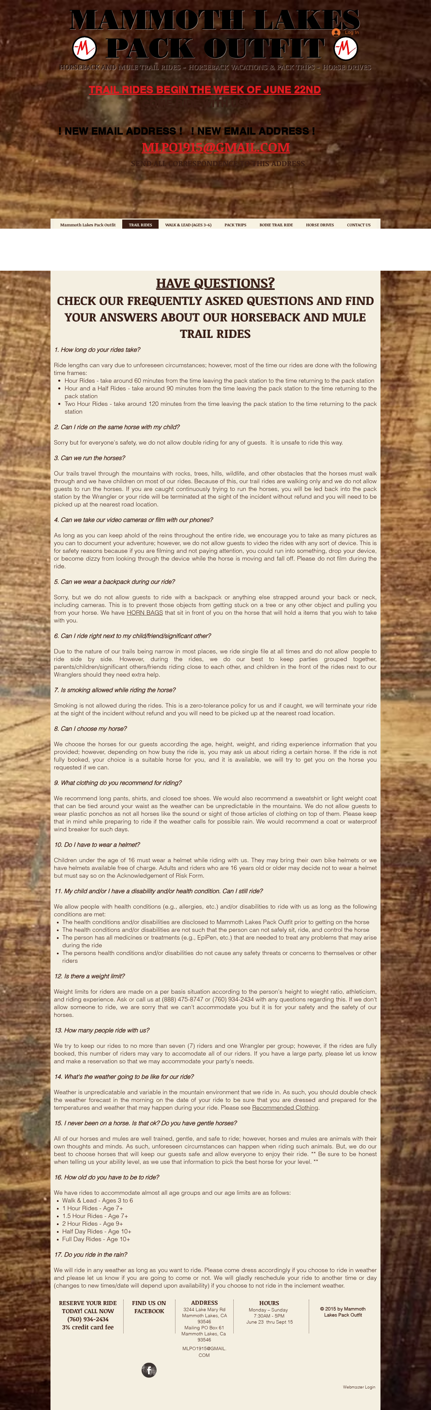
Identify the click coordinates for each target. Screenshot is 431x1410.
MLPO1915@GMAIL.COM (216, 146)
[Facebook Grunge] (149, 1370)
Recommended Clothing (285, 1107)
